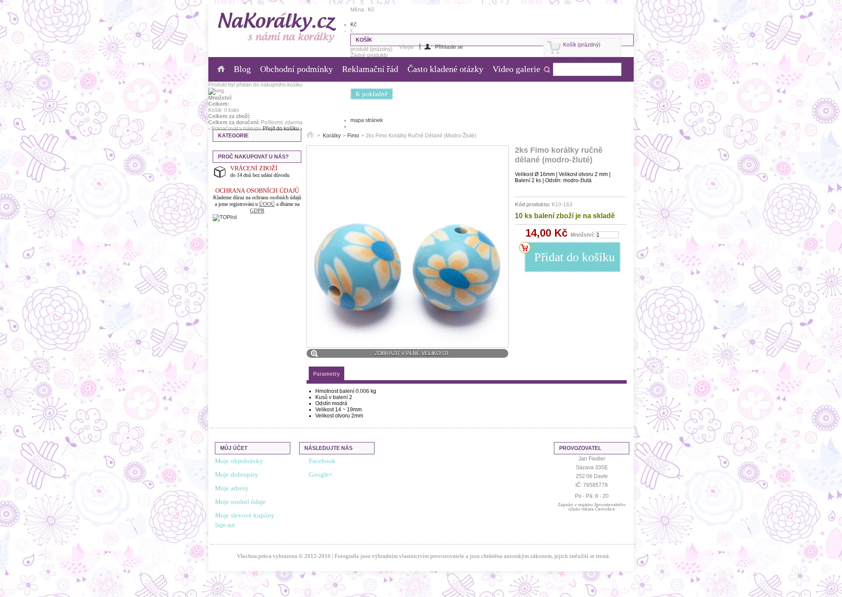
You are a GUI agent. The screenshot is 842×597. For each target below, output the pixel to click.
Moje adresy (232, 488)
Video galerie (516, 69)
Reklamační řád (370, 69)
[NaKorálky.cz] (277, 28)
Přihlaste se (449, 47)
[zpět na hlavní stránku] (310, 136)
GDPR (257, 211)
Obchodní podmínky (296, 69)
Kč (353, 25)
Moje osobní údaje (240, 501)
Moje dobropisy (236, 474)
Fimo (353, 136)
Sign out (225, 525)
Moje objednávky (239, 460)
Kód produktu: (532, 204)
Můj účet (233, 448)
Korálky (332, 136)
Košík (581, 45)
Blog (242, 69)
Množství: (583, 235)
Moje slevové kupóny (245, 515)
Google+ (320, 474)
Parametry (326, 374)
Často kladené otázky (445, 69)
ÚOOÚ (267, 204)
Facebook (322, 460)
